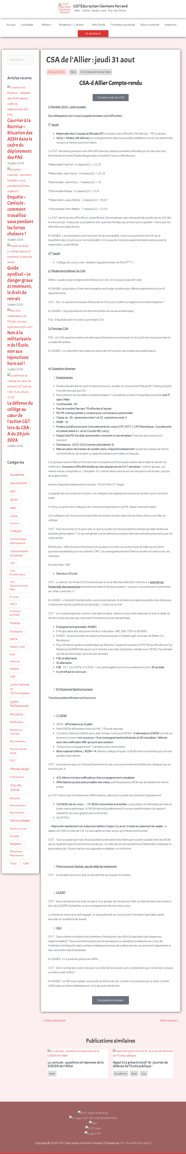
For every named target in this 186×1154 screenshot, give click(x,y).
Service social (18, 828)
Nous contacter (150, 25)
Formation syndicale (123, 25)
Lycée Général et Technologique (20, 689)
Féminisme (16, 631)
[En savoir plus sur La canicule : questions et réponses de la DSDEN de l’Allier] (78, 1053)
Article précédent (53, 1020)
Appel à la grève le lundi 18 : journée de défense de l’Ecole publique (140, 1064)
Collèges (15, 531)
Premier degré (19, 769)
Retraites (15, 798)
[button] (93, 33)
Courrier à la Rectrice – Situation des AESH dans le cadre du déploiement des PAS (20, 138)
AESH (14, 500)
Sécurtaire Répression (16, 853)
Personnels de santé (18, 750)
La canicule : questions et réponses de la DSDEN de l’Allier (76, 1064)
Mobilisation (17, 722)
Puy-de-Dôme (16, 787)
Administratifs (18, 483)
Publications (17, 777)
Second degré (20, 820)
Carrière (14, 523)
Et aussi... (15, 596)
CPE (12, 563)
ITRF (12, 676)
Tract (13, 863)
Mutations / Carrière (16, 732)
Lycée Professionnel (19, 703)
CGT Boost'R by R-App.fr (135, 1143)
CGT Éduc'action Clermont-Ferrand (100, 6)
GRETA (14, 639)
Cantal (14, 516)
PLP (12, 760)
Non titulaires (17, 741)
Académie (17, 475)
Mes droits (16, 714)
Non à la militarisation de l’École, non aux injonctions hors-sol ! (19, 348)
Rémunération (18, 805)
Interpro (14, 669)
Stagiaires (16, 844)
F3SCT (13, 604)
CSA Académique (17, 572)
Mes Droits (98, 25)
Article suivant (170, 1020)
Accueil (11, 25)
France (15, 623)
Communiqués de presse (19, 553)
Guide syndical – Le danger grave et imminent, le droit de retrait (20, 283)
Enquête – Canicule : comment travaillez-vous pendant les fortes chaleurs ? (20, 215)
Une (26, 863)
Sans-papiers (17, 812)
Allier (13, 508)
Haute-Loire (17, 647)
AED (13, 491)
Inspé (12, 654)
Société (14, 836)
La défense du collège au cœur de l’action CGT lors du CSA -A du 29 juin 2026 (20, 421)
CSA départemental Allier (19, 585)
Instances (170, 25)
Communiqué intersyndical (18, 541)
